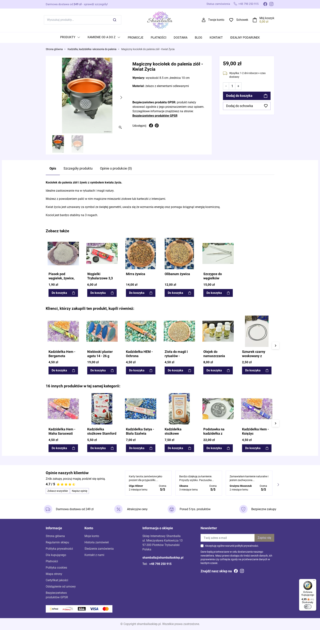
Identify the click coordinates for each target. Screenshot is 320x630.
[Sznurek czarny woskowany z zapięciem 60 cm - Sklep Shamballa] (256, 331)
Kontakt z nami (94, 555)
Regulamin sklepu (57, 542)
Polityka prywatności (59, 548)
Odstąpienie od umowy (61, 586)
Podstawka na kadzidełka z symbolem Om (214, 433)
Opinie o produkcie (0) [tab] (116, 168)
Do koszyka (59, 293)
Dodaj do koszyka (239, 96)
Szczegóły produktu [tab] (78, 168)
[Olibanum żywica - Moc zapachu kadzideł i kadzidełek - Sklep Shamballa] (179, 253)
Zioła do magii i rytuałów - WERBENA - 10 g (177, 356)
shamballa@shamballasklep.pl (162, 557)
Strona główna (54, 49)
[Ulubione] (76, 241)
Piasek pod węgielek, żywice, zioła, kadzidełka (61, 278)
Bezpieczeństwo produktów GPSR (154, 115)
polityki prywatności (246, 545)
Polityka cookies (56, 567)
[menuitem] (70, 37)
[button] (263, 19)
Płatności (52, 561)
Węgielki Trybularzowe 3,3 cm (100, 278)
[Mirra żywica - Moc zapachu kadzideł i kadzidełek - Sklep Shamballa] (140, 253)
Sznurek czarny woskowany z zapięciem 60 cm (254, 356)
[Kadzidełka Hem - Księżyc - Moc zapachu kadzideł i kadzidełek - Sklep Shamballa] (256, 408)
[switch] (307, 606)
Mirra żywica (135, 274)
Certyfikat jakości (57, 580)
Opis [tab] (52, 168)
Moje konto (91, 536)
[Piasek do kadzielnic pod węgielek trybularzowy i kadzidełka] (63, 253)
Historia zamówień (96, 542)
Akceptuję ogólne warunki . (232, 545)
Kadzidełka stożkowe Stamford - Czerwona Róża (101, 433)
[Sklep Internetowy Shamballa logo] (159, 19)
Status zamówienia (218, 4)
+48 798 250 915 (248, 4)
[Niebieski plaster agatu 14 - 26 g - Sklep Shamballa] (102, 331)
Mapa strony (54, 574)
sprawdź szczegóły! (96, 4)
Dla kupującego (56, 555)
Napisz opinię (79, 490)
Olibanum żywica (177, 274)
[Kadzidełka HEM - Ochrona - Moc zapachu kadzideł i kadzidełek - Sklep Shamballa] (140, 331)
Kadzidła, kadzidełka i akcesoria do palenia (92, 49)
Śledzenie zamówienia (99, 548)
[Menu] (314, 581)
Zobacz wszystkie (57, 490)
